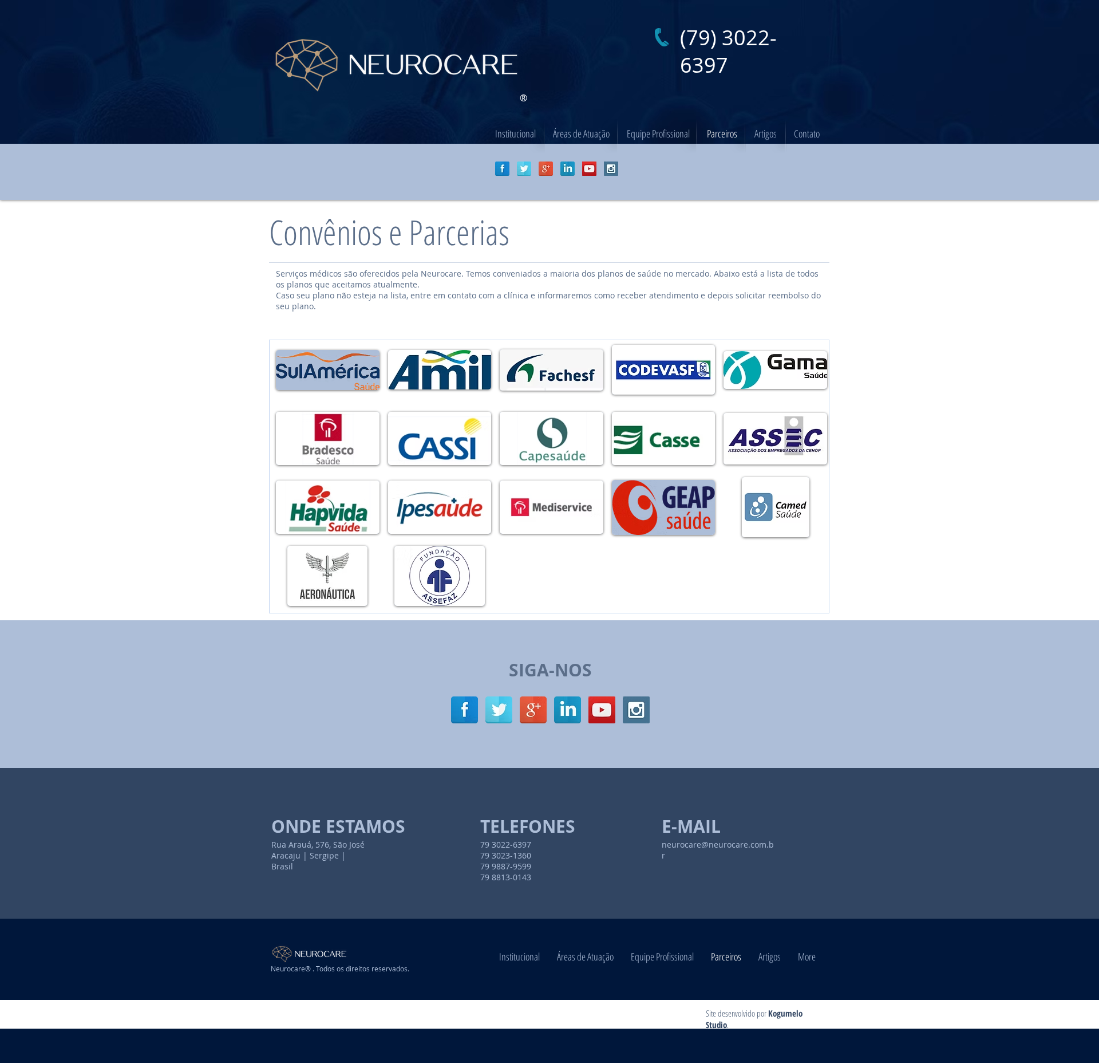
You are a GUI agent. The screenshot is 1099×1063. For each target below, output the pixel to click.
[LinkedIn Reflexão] (567, 169)
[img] (327, 370)
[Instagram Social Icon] (611, 169)
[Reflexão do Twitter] (524, 169)
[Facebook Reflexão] (502, 169)
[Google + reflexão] (546, 169)
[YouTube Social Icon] (589, 169)
